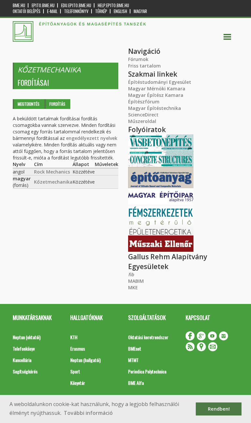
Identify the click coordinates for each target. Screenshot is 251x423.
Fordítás (57, 104)
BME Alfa (136, 382)
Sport (75, 371)
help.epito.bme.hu (113, 5)
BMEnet (134, 348)
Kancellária (22, 359)
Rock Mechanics (52, 172)
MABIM (136, 281)
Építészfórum (143, 101)
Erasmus (77, 348)
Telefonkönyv (76, 11)
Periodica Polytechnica (147, 371)
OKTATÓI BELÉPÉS (27, 11)
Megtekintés (29, 104)
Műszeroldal (142, 121)
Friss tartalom (144, 66)
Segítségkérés (25, 371)
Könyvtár (77, 382)
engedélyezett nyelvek (91, 138)
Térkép (101, 11)
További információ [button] (88, 412)
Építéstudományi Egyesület (159, 82)
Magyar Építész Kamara (155, 95)
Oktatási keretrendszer (148, 337)
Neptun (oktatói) (27, 337)
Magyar (140, 11)
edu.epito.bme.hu (76, 5)
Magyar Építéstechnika (154, 108)
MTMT (133, 359)
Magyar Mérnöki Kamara (156, 88)
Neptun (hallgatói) (85, 359)
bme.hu (19, 5)
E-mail (52, 11)
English (120, 11)
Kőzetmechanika (53, 182)
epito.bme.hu (43, 5)
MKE (133, 287)
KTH (73, 337)
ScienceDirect (143, 115)
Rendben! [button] (219, 409)
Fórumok (138, 59)
